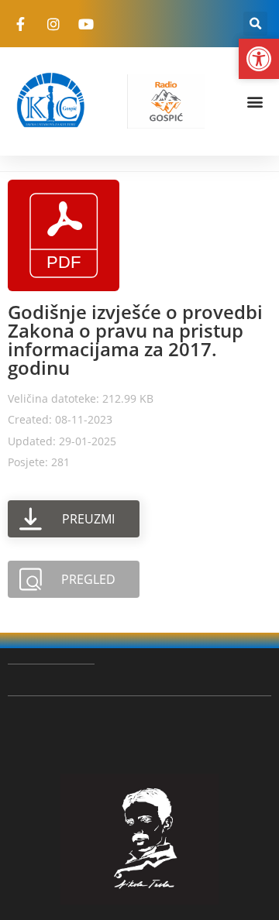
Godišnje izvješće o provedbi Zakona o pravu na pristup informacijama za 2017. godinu (135, 339)
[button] (255, 24)
